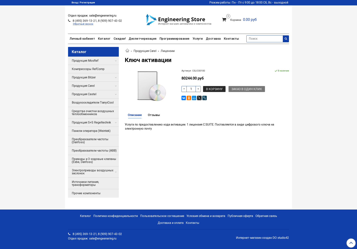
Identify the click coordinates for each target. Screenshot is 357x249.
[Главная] (127, 51)
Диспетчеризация (143, 38)
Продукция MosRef (85, 60)
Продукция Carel (145, 51)
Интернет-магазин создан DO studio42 (262, 237)
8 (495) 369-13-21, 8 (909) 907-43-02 (97, 21)
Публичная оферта (240, 216)
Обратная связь (266, 216)
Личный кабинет (82, 38)
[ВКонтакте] (183, 98)
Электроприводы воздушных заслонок (92, 172)
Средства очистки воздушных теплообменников (93, 112)
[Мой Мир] (194, 98)
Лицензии (168, 51)
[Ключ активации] (150, 86)
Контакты (231, 38)
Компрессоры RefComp (88, 69)
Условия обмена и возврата (205, 216)
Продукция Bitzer (84, 77)
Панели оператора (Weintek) (91, 131)
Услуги (198, 38)
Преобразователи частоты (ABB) (94, 150)
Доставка (213, 38)
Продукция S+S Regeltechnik (91, 122)
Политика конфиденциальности (115, 216)
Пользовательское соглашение (162, 216)
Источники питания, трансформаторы (85, 183)
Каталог (104, 38)
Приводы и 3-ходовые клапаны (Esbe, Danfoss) (94, 160)
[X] (199, 98)
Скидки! (120, 38)
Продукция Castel (84, 94)
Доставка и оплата (171, 223)
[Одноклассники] (189, 98)
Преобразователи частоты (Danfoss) (90, 140)
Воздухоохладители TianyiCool (93, 102)
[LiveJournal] (204, 98)
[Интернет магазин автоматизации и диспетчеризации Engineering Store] (178, 19)
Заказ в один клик (246, 89)
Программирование (175, 38)
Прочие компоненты (86, 193)
